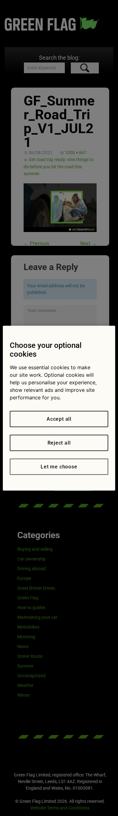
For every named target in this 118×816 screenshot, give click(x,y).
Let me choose (59, 466)
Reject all (59, 443)
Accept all (59, 419)
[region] (59, 408)
